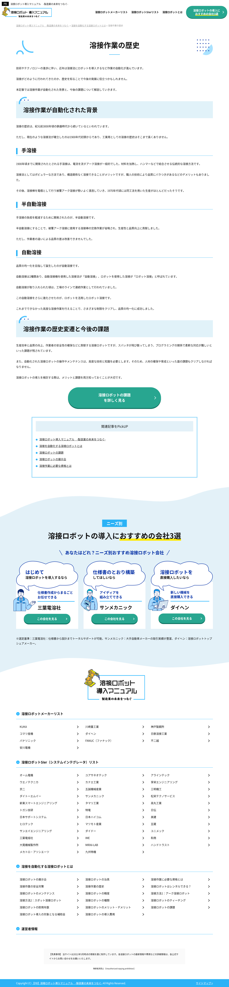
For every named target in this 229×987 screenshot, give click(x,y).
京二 (22, 789)
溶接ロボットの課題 (51, 452)
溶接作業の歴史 (94, 886)
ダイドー (90, 831)
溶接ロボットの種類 (97, 900)
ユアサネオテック (96, 775)
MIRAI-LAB (91, 845)
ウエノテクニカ (29, 782)
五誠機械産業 (93, 789)
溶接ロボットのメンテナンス (37, 893)
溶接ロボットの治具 (97, 879)
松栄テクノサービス (163, 796)
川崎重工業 (92, 726)
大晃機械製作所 (29, 845)
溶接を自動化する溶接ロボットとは (60, 446)
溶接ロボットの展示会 (52, 459)
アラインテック (160, 775)
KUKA (23, 726)
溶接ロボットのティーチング (168, 900)
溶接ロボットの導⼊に (206, 12)
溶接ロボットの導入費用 (100, 914)
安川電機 (25, 747)
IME (87, 838)
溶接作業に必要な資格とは (55, 466)
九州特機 (90, 852)
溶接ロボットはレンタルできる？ (171, 886)
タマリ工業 (92, 803)
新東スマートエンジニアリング (38, 803)
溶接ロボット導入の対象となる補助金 (42, 914)
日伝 (153, 810)
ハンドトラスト (160, 845)
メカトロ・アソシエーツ (34, 852)
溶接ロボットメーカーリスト (111, 12)
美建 (153, 817)
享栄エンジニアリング (164, 782)
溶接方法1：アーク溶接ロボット (170, 893)
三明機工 (156, 789)
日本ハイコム (93, 817)
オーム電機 (26, 775)
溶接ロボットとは (172, 12)
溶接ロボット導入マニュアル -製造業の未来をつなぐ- (39, 4)
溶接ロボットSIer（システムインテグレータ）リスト (60, 762)
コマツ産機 (26, 733)
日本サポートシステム (33, 817)
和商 (153, 838)
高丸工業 (156, 803)
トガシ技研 (26, 810)
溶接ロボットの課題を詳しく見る (114, 397)
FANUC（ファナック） (99, 740)
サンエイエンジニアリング (36, 831)
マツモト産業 (93, 824)
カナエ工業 (92, 782)
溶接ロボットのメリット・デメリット (108, 907)
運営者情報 (29, 928)
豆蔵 (153, 824)
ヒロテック (26, 824)
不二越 (155, 740)
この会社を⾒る (47, 619)
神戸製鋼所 (157, 726)
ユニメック (157, 831)
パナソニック (28, 740)
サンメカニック (94, 796)
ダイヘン (90, 733)
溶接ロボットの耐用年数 (34, 907)
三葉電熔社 (26, 838)
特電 (88, 810)
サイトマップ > (204, 983)
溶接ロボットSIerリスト (145, 12)
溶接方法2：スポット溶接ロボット (40, 900)
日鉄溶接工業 (159, 733)
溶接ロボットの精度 (97, 893)
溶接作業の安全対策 (32, 886)
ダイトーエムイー (30, 796)
